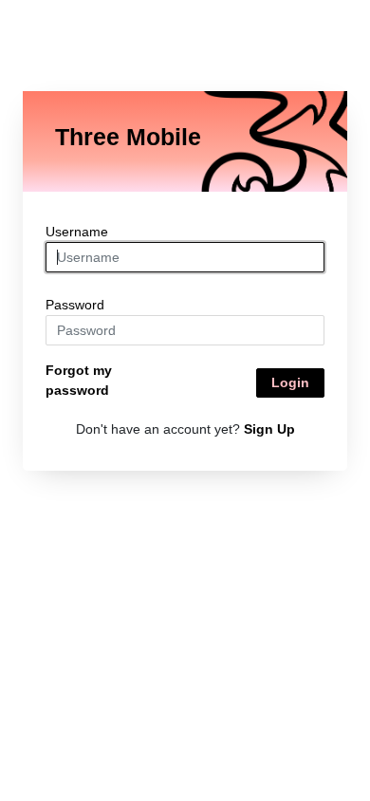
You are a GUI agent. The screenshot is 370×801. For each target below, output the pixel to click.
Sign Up (269, 429)
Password (75, 304)
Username (77, 231)
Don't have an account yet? (185, 429)
